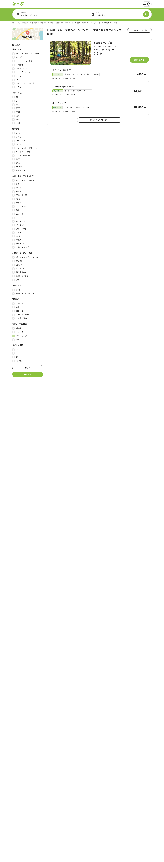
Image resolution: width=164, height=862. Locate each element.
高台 (18, 116)
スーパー (19, 303)
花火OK (19, 261)
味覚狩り (19, 232)
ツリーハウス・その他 (25, 83)
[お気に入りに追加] (88, 44)
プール (19, 188)
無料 (18, 280)
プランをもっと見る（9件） (99, 120)
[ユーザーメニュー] (147, 4)
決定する (27, 374)
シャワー (19, 137)
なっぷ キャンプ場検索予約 (21, 23)
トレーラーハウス (23, 72)
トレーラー (20, 332)
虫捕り (19, 236)
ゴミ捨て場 (20, 141)
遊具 (18, 210)
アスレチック (21, 206)
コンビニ (19, 311)
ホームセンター (22, 315)
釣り (18, 184)
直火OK (19, 265)
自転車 (19, 191)
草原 (18, 119)
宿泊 (18, 290)
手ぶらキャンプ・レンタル (27, 257)
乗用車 (19, 328)
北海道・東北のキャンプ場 (43, 23)
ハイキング (20, 221)
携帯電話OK (21, 272)
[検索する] (146, 14)
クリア (27, 368)
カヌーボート (21, 214)
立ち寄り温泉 (21, 318)
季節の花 (19, 240)
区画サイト (20, 65)
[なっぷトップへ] (18, 4)
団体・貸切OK (22, 276)
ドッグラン (20, 225)
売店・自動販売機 (23, 155)
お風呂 (19, 133)
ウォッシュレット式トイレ (27, 148)
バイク (19, 339)
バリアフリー (21, 170)
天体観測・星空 (22, 195)
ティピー (19, 76)
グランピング (21, 87)
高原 (18, 108)
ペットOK (20, 268)
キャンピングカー (23, 336)
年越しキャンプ (22, 247)
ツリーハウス (21, 244)
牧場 (18, 199)
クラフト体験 (21, 229)
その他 (19, 361)
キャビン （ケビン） (24, 61)
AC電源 (19, 167)
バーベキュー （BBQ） (25, 180)
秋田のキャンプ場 (62, 23)
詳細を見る (139, 60)
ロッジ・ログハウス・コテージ (28, 53)
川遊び (19, 218)
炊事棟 (19, 159)
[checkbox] (13, 53)
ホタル (19, 203)
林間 (18, 112)
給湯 (18, 163)
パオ (18, 80)
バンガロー (20, 57)
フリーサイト (21, 68)
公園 (18, 123)
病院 (18, 307)
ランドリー (20, 144)
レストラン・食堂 (23, 152)
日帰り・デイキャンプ (25, 293)
